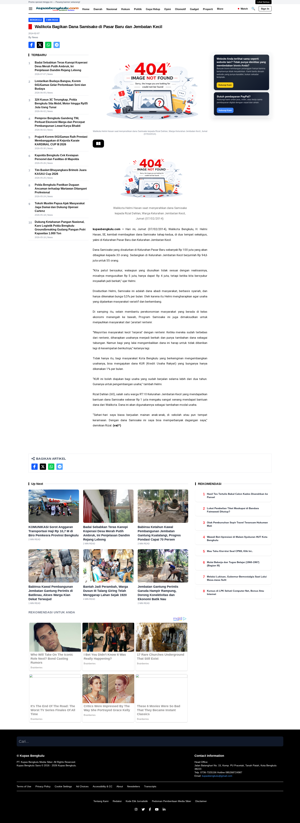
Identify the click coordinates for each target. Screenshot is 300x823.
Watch (244, 8)
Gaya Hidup (153, 9)
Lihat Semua (263, 2)
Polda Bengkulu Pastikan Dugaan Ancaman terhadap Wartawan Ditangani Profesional (61, 188)
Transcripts (150, 786)
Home (85, 9)
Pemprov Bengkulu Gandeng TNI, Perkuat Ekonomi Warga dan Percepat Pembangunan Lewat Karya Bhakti (60, 122)
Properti (208, 9)
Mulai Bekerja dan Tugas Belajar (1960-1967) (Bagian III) (233, 564)
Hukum (125, 9)
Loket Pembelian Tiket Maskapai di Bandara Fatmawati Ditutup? (233, 510)
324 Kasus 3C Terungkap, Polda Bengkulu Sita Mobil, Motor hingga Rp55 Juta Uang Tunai (61, 103)
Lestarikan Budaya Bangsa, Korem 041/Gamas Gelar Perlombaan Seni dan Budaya (60, 85)
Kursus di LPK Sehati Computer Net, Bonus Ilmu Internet (235, 592)
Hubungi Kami (225, 85)
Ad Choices (82, 786)
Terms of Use (24, 786)
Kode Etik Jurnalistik (137, 801)
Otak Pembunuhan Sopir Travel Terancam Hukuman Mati (237, 524)
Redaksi (117, 801)
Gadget (194, 9)
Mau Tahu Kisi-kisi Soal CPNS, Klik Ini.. (230, 551)
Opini (167, 9)
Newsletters (133, 786)
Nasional (111, 9)
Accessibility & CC (102, 786)
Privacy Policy (43, 786)
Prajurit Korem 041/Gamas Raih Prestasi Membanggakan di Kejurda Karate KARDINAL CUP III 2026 (61, 140)
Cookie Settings (63, 786)
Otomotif (180, 9)
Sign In (265, 8)
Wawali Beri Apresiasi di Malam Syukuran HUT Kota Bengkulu (237, 538)
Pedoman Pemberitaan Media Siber (171, 801)
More (220, 8)
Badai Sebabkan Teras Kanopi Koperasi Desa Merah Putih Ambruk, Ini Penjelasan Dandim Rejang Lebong (61, 66)
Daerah (98, 9)
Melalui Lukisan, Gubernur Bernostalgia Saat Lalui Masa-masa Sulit (237, 578)
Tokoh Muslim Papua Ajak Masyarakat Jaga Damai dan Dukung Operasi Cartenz (60, 207)
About (119, 786)
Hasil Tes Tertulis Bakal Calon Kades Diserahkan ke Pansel (237, 495)
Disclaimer (201, 801)
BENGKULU (36, 20)
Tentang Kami (101, 801)
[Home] (57, 8)
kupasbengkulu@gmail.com (217, 775)
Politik (138, 9)
